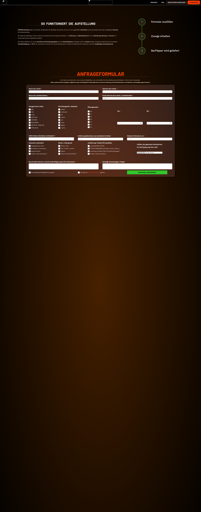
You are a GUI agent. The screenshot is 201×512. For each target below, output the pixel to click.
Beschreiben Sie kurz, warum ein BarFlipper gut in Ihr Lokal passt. (52, 162)
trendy (62, 122)
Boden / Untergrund (65, 143)
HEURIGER (34, 120)
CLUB (32, 114)
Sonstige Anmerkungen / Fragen (113, 162)
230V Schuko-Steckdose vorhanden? (42, 136)
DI (90, 114)
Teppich (63, 151)
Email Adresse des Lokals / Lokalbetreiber (117, 95)
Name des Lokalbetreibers (38, 95)
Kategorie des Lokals (36, 106)
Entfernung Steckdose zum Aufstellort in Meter (94, 136)
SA (91, 124)
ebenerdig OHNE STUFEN (97, 146)
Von (118, 111)
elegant (63, 125)
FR (91, 122)
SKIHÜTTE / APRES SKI (37, 125)
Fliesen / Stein (65, 146)
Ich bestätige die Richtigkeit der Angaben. (43, 172)
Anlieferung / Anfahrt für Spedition (100, 143)
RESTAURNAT (35, 122)
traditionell (64, 112)
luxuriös (63, 128)
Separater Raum (35, 151)
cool (62, 120)
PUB (32, 112)
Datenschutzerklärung (94, 172)
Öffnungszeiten (93, 107)
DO (91, 119)
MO (91, 111)
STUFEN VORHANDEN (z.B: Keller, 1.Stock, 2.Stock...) (105, 148)
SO (91, 127)
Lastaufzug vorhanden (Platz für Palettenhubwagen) (104, 151)
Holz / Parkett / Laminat (67, 148)
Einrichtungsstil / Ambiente (67, 106)
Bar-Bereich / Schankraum (38, 148)
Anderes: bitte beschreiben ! (39, 154)
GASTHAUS (34, 117)
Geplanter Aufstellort (36, 143)
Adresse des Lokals (109, 89)
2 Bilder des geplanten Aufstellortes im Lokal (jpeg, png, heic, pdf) (149, 145)
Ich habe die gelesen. (92, 172)
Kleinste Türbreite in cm (135, 136)
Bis (148, 111)
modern (63, 117)
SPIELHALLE (34, 128)
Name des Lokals (35, 89)
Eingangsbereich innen (37, 146)
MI (91, 116)
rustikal (63, 109)
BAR (32, 109)
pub (62, 114)
